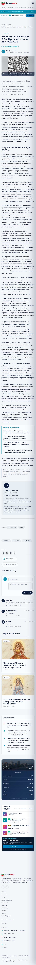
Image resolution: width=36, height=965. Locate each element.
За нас (5, 947)
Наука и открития (20, 7)
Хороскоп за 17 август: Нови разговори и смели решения (14, 438)
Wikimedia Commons (24, 73)
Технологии (31, 7)
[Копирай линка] (14, 553)
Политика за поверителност (9, 960)
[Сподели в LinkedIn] (10, 553)
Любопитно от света (7, 7)
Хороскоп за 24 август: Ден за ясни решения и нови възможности (16, 701)
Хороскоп (9, 25)
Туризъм (4, 923)
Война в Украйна (6, 916)
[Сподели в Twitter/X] (7, 553)
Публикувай (27, 593)
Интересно (5, 903)
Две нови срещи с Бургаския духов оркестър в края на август (19, 724)
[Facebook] (3, 887)
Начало (3, 25)
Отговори (10, 605)
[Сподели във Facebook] (3, 553)
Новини (4, 910)
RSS (5, 944)
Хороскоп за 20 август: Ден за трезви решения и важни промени (17, 451)
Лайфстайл (5, 908)
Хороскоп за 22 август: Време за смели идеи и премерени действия (17, 432)
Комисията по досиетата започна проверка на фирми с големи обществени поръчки (18, 748)
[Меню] (32, 3)
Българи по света (7, 900)
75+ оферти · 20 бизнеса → (26, 808)
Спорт (4, 913)
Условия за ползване (23, 960)
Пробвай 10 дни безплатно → (18, 846)
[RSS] (7, 887)
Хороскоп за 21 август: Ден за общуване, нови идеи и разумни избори (16, 444)
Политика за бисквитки (8, 961)
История (4, 905)
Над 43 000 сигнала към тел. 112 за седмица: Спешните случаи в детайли (18, 733)
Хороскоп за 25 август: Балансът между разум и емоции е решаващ (14, 665)
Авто (3, 897)
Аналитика (5, 895)
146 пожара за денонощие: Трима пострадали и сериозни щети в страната (18, 740)
